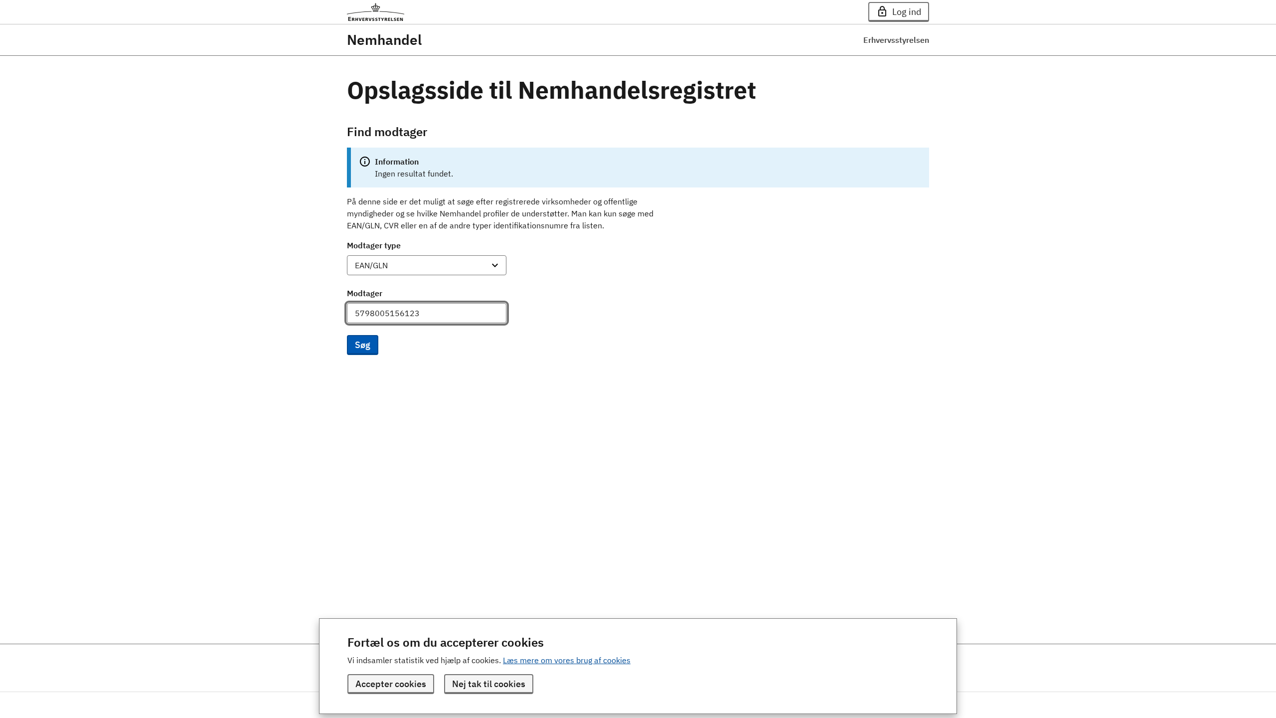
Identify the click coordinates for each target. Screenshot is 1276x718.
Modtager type (374, 245)
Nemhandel (384, 40)
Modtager (364, 293)
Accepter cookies (390, 684)
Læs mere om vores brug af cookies (567, 660)
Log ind (906, 11)
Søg (362, 345)
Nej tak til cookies (488, 684)
